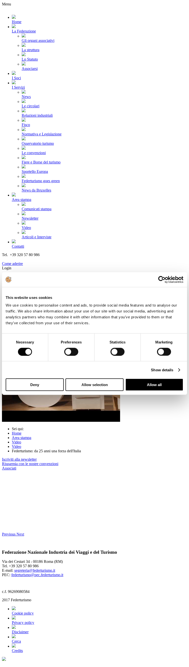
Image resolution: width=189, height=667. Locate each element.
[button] (9, 534)
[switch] (71, 352)
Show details (162, 370)
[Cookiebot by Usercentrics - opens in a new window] (161, 279)
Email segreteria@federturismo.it (28, 259)
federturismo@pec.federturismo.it (37, 575)
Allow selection (94, 385)
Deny (34, 385)
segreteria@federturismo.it (34, 570)
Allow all (154, 385)
